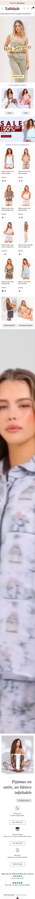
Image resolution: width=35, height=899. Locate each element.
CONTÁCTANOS (17, 864)
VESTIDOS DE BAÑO (25, 325)
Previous (2, 102)
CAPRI (26, 113)
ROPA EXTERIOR (9, 325)
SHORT (9, 113)
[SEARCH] (24, 8)
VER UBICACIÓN (17, 843)
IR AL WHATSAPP (17, 822)
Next (32, 102)
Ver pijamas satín (24, 800)
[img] (17, 876)
